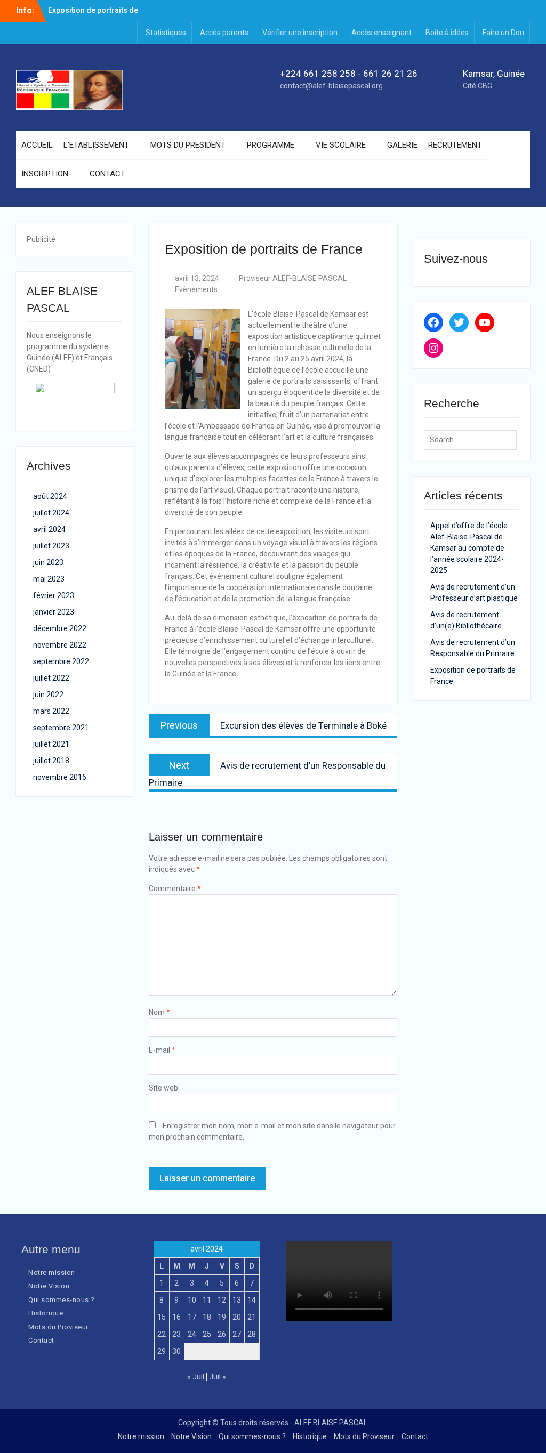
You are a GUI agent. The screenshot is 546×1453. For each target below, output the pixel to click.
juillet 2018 (51, 760)
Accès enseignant (381, 32)
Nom (159, 1012)
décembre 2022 (59, 628)
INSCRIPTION (44, 174)
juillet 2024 (51, 512)
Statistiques (166, 32)
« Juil (195, 1377)
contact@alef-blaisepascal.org (331, 86)
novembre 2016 (59, 777)
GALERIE (402, 145)
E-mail (162, 1050)
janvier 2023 (53, 612)
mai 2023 (49, 579)
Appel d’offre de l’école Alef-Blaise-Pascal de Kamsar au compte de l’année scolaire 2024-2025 (469, 548)
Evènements (196, 289)
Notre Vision (48, 1286)
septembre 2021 (61, 727)
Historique (45, 1313)
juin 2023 (48, 562)
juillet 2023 (51, 546)
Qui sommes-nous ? (61, 1300)
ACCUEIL (37, 145)
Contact (41, 1340)
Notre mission (51, 1273)
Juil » (217, 1377)
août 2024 (50, 496)
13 (236, 1300)
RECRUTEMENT (455, 145)
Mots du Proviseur (58, 1327)
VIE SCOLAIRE (341, 145)
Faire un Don (503, 32)
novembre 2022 (59, 645)
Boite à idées (447, 32)
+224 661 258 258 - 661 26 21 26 (348, 73)
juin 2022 (48, 694)
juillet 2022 (51, 678)
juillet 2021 (51, 744)
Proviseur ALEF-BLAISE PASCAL (293, 278)
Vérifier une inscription (300, 32)
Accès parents (224, 32)
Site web (163, 1088)
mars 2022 (51, 711)
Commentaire (175, 888)
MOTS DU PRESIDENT (188, 145)
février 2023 (53, 595)
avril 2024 (49, 529)
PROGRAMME (270, 145)
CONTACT (107, 174)
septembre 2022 (61, 661)
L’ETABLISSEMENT (96, 145)
